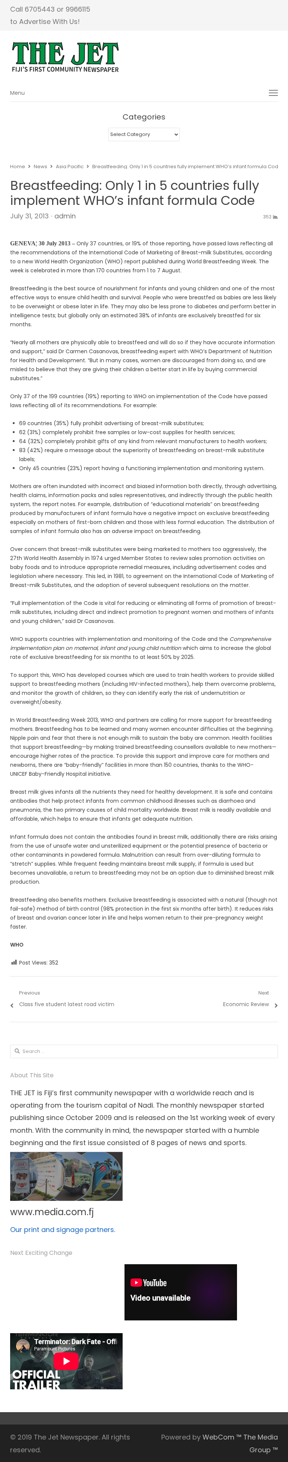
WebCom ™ (222, 1437)
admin (65, 216)
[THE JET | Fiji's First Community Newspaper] (144, 57)
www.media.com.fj (52, 1212)
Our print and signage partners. (62, 1229)
